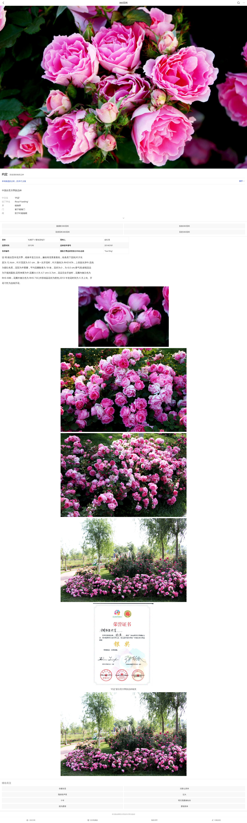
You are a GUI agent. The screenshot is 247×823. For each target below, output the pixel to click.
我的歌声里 (62, 794)
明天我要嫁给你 (184, 800)
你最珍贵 (62, 788)
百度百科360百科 (62, 232)
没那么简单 (184, 788)
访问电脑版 (94, 820)
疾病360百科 (184, 226)
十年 (62, 800)
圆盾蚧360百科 (62, 226)
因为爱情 (62, 806)
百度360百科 (184, 232)
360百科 (123, 3)
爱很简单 (184, 806)
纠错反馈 (217, 820)
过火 (184, 794)
